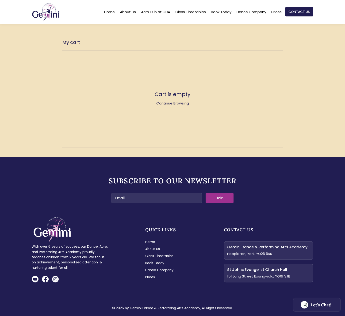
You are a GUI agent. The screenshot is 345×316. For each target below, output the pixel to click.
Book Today (154, 263)
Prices (150, 277)
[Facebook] (45, 279)
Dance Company (159, 270)
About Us (152, 249)
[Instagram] (55, 279)
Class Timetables (159, 256)
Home (150, 241)
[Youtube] (35, 279)
